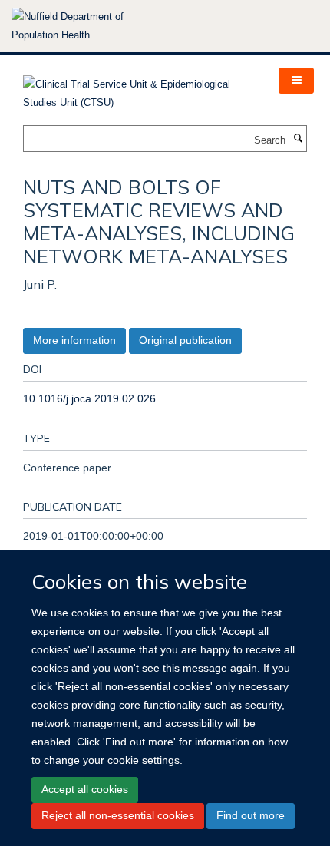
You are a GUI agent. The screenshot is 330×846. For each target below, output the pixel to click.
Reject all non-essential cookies (117, 815)
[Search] (297, 139)
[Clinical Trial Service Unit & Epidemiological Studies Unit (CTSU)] (139, 88)
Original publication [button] (185, 340)
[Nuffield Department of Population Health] (88, 26)
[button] (296, 81)
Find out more (250, 815)
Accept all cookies (84, 789)
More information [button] (74, 340)
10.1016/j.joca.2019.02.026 (89, 398)
